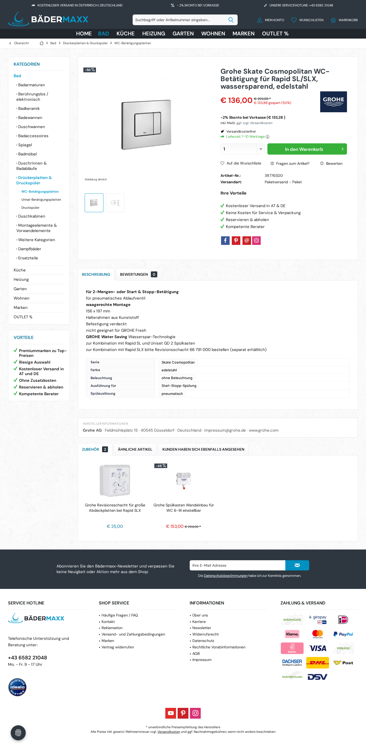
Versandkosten (169, 732)
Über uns (200, 615)
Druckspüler (30, 208)
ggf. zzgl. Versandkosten (254, 123)
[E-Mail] (246, 240)
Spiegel (24, 145)
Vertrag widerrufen (118, 647)
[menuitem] (343, 19)
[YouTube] (170, 713)
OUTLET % (23, 317)
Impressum (201, 659)
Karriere (199, 621)
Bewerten (333, 163)
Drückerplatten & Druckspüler (34, 180)
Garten (20, 289)
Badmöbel (27, 154)
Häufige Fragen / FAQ (120, 615)
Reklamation (112, 627)
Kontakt (108, 621)
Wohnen (21, 298)
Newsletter (201, 627)
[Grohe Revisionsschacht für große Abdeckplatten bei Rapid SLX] (115, 481)
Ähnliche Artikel (135, 449)
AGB (196, 653)
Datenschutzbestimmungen (226, 575)
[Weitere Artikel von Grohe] (333, 101)
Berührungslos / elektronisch (32, 96)
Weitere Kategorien (36, 239)
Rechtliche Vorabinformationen (218, 647)
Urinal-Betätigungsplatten (41, 199)
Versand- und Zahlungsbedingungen (133, 634)
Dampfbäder (29, 249)
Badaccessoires (32, 136)
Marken (21, 307)
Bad (17, 76)
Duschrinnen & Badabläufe (31, 165)
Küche (20, 270)
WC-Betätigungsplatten (40, 191)
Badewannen (29, 117)
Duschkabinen (31, 216)
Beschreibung (96, 274)
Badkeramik (28, 108)
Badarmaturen (31, 85)
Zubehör (94, 449)
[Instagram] (256, 240)
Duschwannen (31, 126)
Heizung (21, 279)
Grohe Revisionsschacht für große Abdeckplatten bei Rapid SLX (115, 508)
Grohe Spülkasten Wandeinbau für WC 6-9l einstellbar (184, 508)
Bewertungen (137, 274)
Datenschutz (203, 640)
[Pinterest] (236, 240)
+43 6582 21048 (27, 657)
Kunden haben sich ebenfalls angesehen (203, 449)
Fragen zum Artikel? (292, 163)
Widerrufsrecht (205, 634)
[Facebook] (225, 240)
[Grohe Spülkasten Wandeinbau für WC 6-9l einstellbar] (183, 481)
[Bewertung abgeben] (270, 93)
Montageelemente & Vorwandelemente (36, 228)
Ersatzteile (27, 258)
